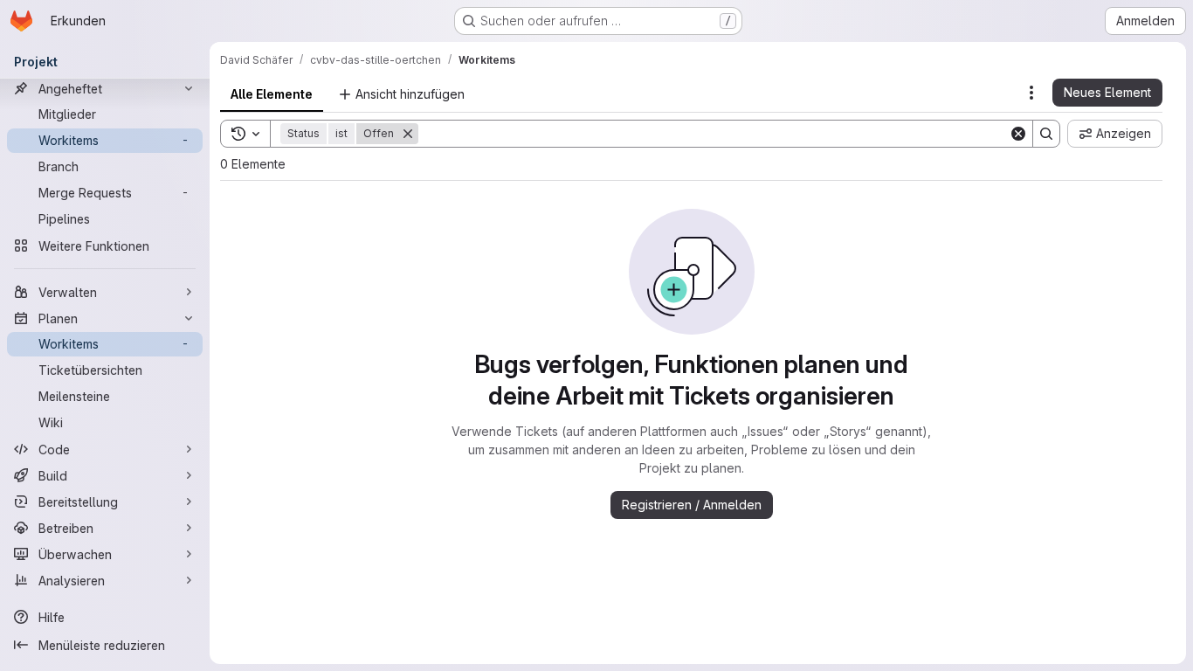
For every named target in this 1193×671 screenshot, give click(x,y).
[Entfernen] (407, 133)
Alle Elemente (272, 93)
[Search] (1046, 134)
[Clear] (1018, 133)
